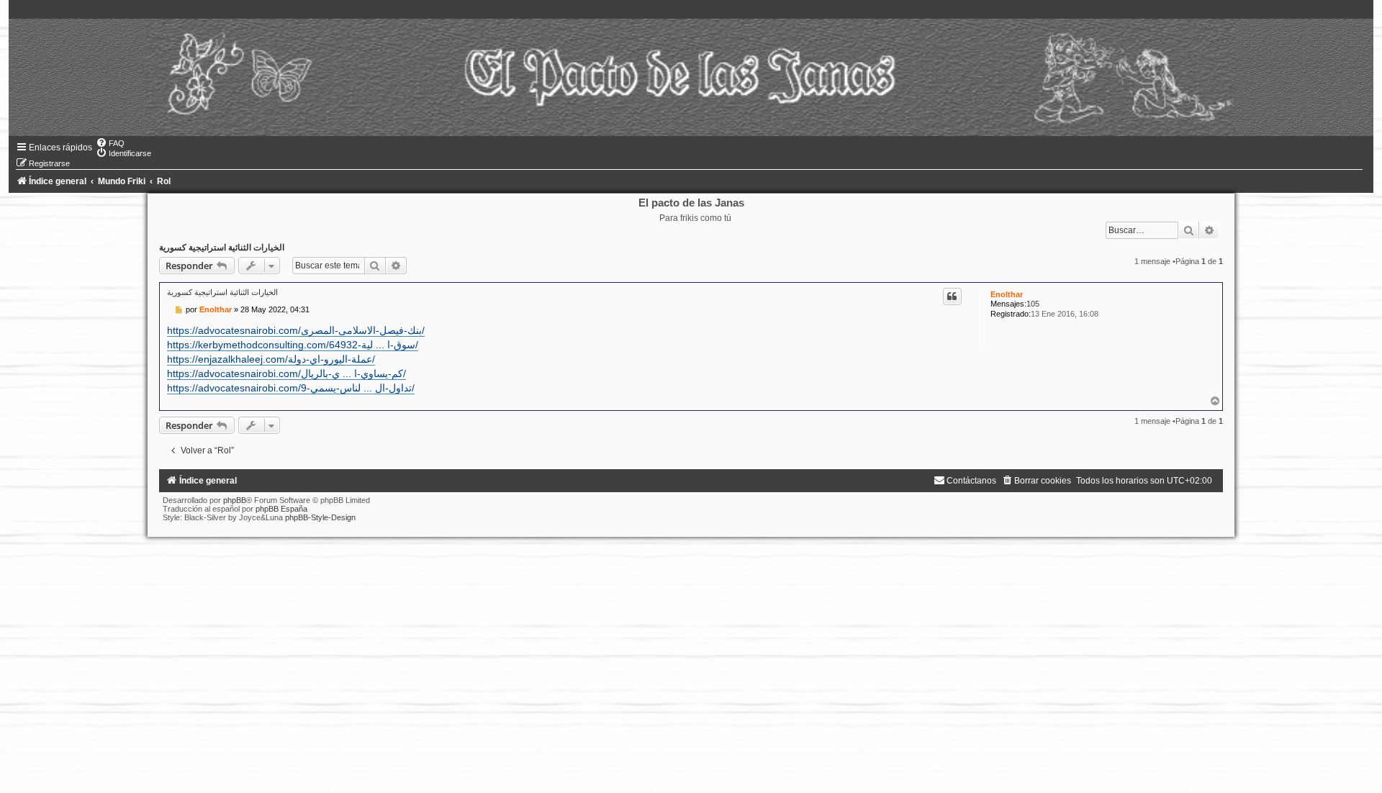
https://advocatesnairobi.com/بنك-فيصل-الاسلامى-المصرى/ (296, 330)
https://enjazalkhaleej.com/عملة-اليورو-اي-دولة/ (271, 359)
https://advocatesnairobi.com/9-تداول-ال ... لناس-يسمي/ (291, 388)
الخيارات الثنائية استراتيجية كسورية (221, 248)
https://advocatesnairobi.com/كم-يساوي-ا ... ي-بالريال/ (286, 373)
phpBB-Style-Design (320, 517)
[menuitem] (110, 143)
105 (1032, 303)
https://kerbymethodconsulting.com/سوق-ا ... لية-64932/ (292, 344)
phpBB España (281, 508)
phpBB (234, 500)
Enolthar (1006, 294)
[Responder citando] (952, 296)
